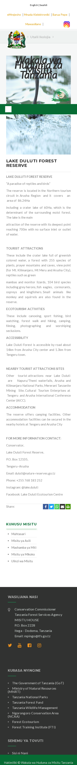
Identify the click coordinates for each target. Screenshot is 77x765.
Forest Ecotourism (25, 722)
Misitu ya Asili (21, 540)
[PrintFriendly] (68, 506)
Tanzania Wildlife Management (35, 708)
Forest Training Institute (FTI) (34, 727)
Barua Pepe (60, 14)
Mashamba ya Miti (23, 547)
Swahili (43, 5)
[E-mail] (62, 506)
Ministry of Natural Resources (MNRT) (32, 690)
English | (35, 5)
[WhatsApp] (56, 506)
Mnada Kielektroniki (36, 14)
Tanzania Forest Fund (27, 702)
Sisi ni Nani (20, 753)
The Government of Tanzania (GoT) (38, 683)
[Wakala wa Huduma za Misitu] (16, 37)
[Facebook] (45, 506)
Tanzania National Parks (30, 697)
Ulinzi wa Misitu (22, 561)
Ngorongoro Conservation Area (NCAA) (33, 714)
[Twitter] (51, 506)
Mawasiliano (33, 24)
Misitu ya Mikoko (23, 554)
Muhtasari (18, 534)
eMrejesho (14, 14)
